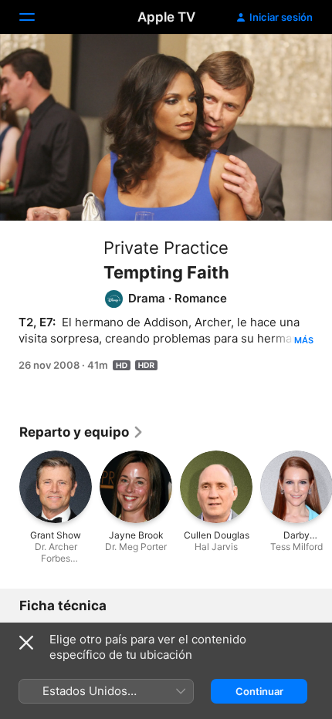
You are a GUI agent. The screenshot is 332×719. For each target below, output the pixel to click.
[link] (81, 432)
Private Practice (166, 248)
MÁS (303, 340)
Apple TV (166, 17)
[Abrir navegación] (36, 17)
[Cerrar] (26, 643)
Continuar (259, 691)
